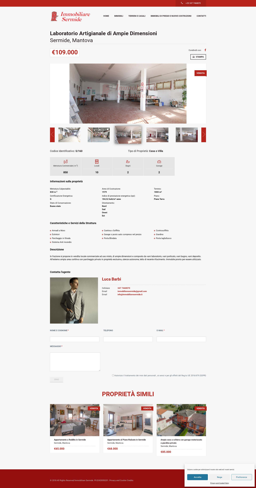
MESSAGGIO (55, 346)
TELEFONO (108, 330)
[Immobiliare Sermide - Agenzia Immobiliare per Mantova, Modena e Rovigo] (70, 16)
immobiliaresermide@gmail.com (132, 291)
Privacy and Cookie (117, 480)
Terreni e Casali (136, 16)
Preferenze (241, 477)
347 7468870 (124, 288)
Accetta (197, 477)
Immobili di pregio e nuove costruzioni (171, 16)
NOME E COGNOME (58, 330)
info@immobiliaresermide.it (130, 294)
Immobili (118, 16)
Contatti (201, 16)
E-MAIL (160, 330)
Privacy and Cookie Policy (219, 483)
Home (106, 16)
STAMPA (200, 57)
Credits (130, 480)
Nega (219, 477)
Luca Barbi (111, 279)
